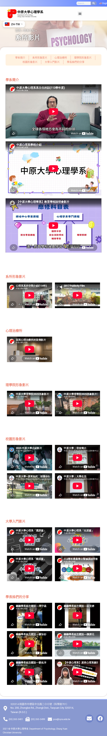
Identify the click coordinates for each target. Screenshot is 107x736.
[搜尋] (94, 3)
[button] (80, 13)
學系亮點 (29, 30)
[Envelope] (89, 718)
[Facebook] (100, 718)
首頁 (18, 30)
